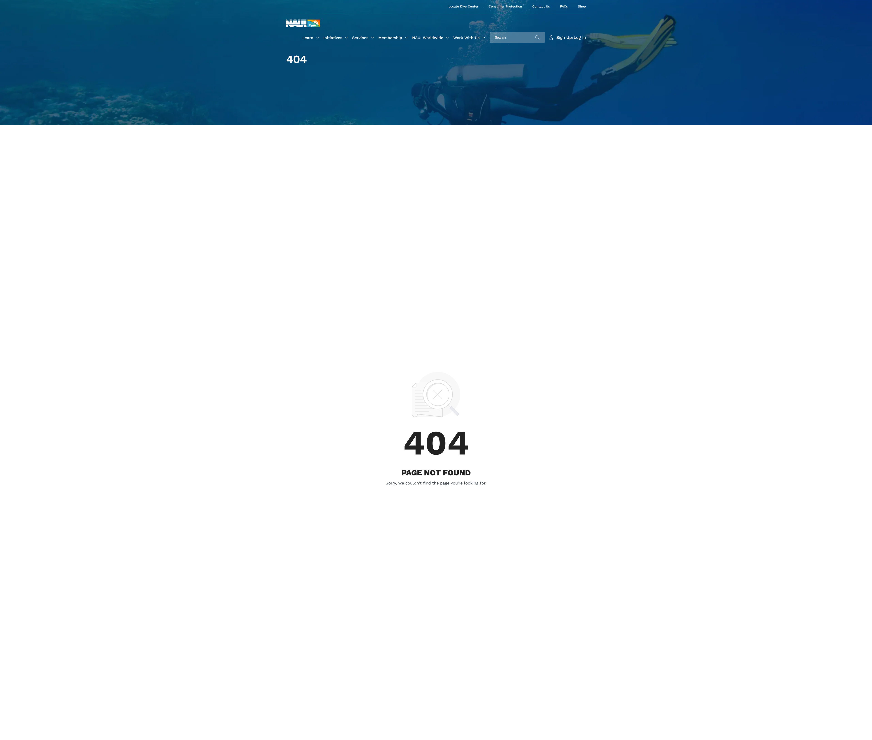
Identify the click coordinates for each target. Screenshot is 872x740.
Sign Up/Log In (571, 37)
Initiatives (332, 37)
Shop (582, 6)
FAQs (564, 6)
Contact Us (541, 6)
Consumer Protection (505, 6)
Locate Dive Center (463, 6)
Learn (307, 37)
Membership (390, 37)
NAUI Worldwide (427, 37)
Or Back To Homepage (436, 489)
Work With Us (466, 37)
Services (360, 37)
